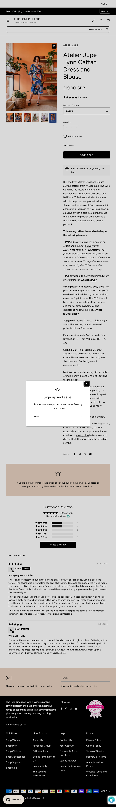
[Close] (86, 383)
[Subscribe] (80, 416)
